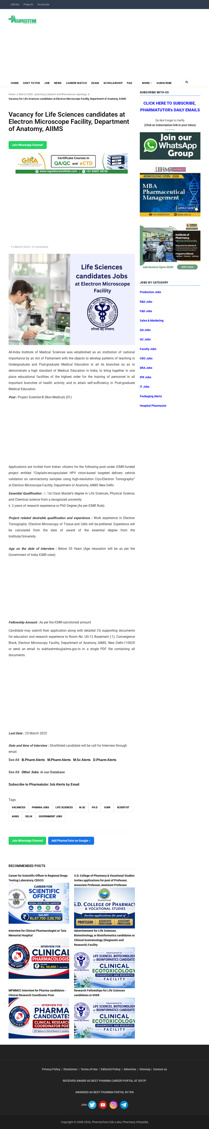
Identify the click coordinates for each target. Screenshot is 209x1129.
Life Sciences (64, 807)
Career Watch (76, 83)
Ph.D (95, 807)
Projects (28, 4)
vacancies (18, 807)
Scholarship (113, 83)
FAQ (129, 83)
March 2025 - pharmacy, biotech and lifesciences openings (53, 94)
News (58, 83)
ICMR (107, 807)
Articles (15, 4)
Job (47, 83)
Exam (95, 83)
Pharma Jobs (40, 807)
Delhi (28, 816)
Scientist (123, 807)
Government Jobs (50, 816)
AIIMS (15, 816)
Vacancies (43, 4)
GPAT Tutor (31, 83)
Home (15, 83)
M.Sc (82, 807)
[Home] (23, 19)
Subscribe (164, 83)
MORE (145, 83)
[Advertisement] (120, 41)
